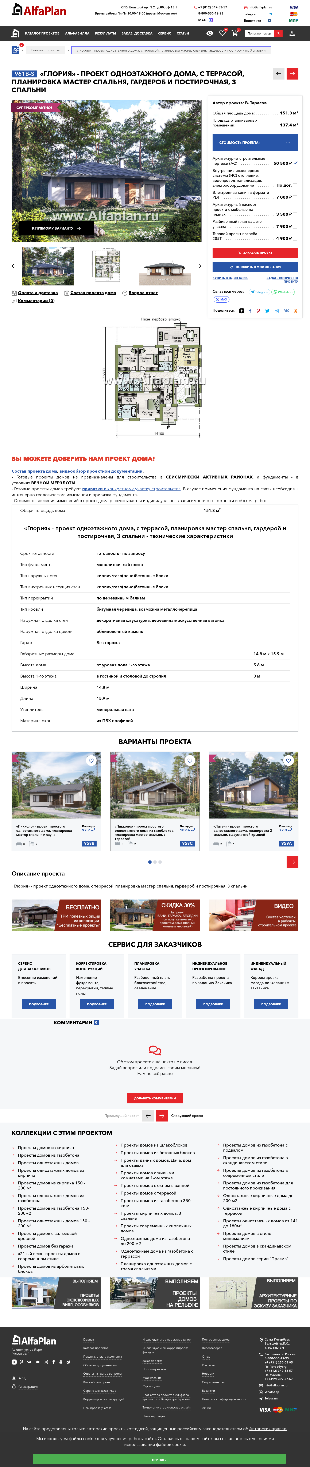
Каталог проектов (42, 33)
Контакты (208, 1365)
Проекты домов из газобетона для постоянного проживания (258, 1185)
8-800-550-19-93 (210, 13)
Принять (159, 1460)
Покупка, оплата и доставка (102, 1356)
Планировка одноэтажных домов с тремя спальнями (156, 1266)
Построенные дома (215, 1339)
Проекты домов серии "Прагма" (255, 1258)
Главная (88, 1339)
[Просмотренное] (210, 33)
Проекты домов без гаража (46, 1246)
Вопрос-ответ (143, 292)
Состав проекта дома (93, 292)
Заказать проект (257, 253)
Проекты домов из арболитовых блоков (51, 1269)
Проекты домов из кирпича (46, 1147)
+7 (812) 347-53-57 (212, 7)
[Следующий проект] (162, 1116)
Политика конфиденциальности (224, 1399)
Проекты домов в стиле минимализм (247, 1236)
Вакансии (208, 1391)
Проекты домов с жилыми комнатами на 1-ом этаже (147, 1175)
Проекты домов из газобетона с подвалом (255, 1148)
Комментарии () (36, 300)
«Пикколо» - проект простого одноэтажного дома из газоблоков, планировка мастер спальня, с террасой (144, 832)
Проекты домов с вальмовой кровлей (47, 1236)
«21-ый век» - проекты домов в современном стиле (49, 1256)
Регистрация (28, 1386)
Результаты (105, 33)
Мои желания (152, 1378)
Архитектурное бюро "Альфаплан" (27, 1352)
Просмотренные (154, 1369)
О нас (206, 1356)
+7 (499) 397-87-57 (279, 1379)
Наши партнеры (154, 1416)
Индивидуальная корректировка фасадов (165, 1350)
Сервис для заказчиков (155, 944)
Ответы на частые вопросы (102, 1373)
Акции (206, 1408)
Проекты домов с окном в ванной (155, 1185)
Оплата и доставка (38, 292)
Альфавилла (77, 33)
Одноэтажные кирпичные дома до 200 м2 (258, 1198)
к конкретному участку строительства (131, 488)
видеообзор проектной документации (101, 471)
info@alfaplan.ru (260, 7)
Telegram (261, 292)
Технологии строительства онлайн (167, 1407)
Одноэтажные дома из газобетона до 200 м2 (155, 1241)
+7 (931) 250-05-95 (279, 1362)
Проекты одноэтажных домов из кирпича (51, 1173)
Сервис (164, 33)
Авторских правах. (268, 1428)
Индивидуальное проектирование (167, 1339)
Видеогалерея (212, 1348)
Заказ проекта (152, 1361)
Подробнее (37, 807)
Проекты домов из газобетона (48, 1155)
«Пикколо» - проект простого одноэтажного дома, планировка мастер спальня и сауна (44, 830)
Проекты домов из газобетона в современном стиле (255, 1173)
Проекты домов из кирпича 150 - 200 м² (51, 1185)
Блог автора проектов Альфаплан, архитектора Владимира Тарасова (167, 1397)
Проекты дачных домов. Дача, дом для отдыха (156, 1163)
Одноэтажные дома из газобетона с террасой (157, 1254)
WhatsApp (284, 292)
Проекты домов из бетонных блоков (158, 1152)
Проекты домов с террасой (148, 1193)
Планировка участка (97, 1408)
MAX (223, 299)
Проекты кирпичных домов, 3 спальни (151, 1216)
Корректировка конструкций (103, 1399)
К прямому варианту (52, 228)
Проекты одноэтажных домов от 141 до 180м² (260, 1223)
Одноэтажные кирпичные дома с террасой (257, 1211)
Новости (208, 1373)
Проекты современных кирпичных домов (156, 1228)
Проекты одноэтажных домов (48, 1162)
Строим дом (151, 1386)
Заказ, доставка (137, 33)
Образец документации (100, 1365)
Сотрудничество (213, 1382)
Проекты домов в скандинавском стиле (257, 1249)
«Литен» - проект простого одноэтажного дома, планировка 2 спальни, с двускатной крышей (242, 830)
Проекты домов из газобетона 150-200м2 (53, 1211)
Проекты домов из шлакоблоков (154, 1145)
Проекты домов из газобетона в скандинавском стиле (255, 1160)
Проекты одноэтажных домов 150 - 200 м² (54, 1223)
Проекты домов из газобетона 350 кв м (156, 1203)
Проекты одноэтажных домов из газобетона (51, 1198)
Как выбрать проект (97, 1382)
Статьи (183, 33)
